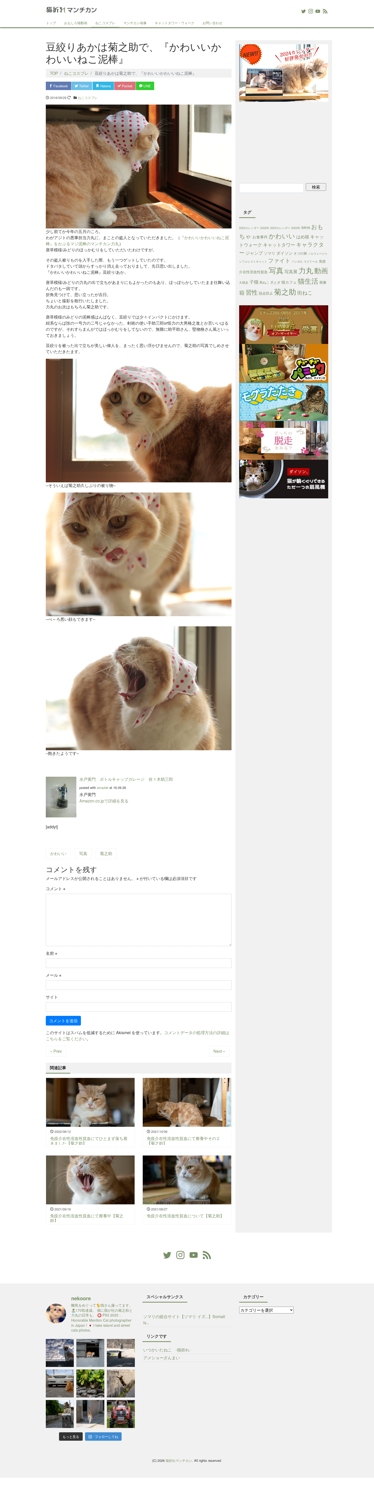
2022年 (264, 228)
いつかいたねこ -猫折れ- (167, 1350)
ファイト (279, 260)
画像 (322, 282)
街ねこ (304, 292)
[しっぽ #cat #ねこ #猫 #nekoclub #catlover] (60, 1414)
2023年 (295, 228)
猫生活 (308, 281)
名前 (51, 953)
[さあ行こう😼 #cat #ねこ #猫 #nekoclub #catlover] (121, 1414)
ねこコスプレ (105, 22)
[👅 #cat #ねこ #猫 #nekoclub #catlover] (60, 1353)
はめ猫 (302, 237)
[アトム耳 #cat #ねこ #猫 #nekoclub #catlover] (121, 1353)
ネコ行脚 (300, 253)
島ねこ (264, 282)
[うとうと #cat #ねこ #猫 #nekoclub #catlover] (90, 1353)
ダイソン (284, 253)
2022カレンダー (249, 228)
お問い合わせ (212, 22)
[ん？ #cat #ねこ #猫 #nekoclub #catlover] (90, 1383)
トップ (51, 22)
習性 (252, 291)
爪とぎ (275, 282)
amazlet (102, 787)
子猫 (253, 281)
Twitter (83, 85)
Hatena (105, 85)
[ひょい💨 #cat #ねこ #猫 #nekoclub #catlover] (121, 1383)
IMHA (305, 227)
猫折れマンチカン (179, 1460)
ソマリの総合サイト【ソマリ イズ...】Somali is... (184, 1319)
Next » (219, 1051)
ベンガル (297, 261)
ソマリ (269, 253)
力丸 (305, 270)
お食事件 (260, 236)
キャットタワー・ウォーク (174, 22)
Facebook (60, 85)
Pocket (126, 85)
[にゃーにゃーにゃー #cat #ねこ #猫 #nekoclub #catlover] (60, 1383)
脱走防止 (266, 293)
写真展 (290, 271)
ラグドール (311, 261)
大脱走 (243, 282)
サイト (52, 997)
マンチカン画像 (135, 22)
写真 (83, 853)
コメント (55, 888)
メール (53, 975)
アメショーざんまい (161, 1358)
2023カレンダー (280, 228)
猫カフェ (289, 282)
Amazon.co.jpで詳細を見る (103, 801)
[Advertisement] (283, 142)
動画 (321, 270)
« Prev (56, 1051)
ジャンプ (254, 253)
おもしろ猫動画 (75, 22)
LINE (146, 85)
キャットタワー (279, 244)
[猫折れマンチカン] (71, 8)
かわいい (58, 853)
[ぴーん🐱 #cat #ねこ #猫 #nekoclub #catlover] (90, 1414)
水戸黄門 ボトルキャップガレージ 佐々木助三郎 (126, 779)
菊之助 (106, 853)
